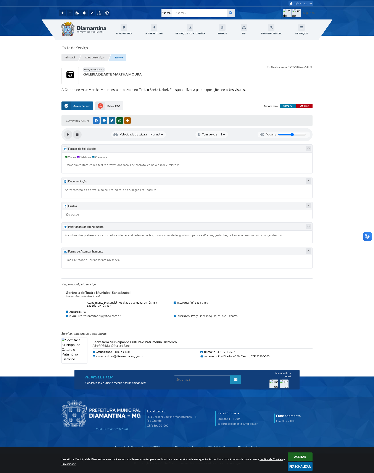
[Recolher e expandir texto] (308, 148)
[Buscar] (231, 13)
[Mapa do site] (99, 13)
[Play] (68, 134)
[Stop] (77, 134)
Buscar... (166, 13)
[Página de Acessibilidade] (106, 13)
